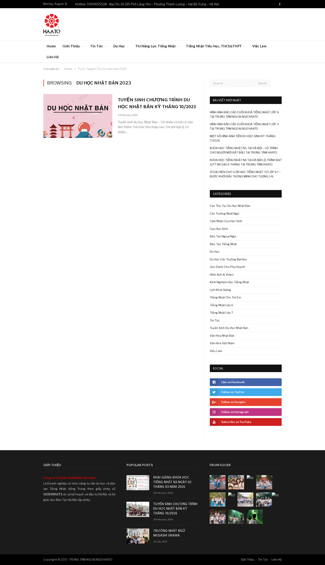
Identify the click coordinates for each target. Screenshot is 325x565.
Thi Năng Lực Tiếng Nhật (155, 46)
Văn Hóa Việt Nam (222, 343)
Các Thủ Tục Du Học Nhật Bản (230, 206)
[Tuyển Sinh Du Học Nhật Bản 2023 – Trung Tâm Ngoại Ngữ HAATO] (51, 24)
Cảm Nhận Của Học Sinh (226, 221)
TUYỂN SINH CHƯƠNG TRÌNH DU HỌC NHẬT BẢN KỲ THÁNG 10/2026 (175, 509)
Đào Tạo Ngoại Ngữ (223, 236)
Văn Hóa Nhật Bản (222, 335)
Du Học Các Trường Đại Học (228, 259)
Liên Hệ (53, 57)
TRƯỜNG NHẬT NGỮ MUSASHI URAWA (169, 533)
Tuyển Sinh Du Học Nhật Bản (229, 328)
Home (51, 46)
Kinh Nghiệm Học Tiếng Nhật (229, 282)
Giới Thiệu (71, 46)
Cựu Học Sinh (219, 229)
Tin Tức (96, 46)
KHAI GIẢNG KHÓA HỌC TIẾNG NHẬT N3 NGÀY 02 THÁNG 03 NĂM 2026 (172, 482)
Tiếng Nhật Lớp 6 (221, 305)
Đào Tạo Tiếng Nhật (223, 244)
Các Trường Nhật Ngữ (224, 213)
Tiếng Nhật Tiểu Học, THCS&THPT (214, 46)
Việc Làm (259, 46)
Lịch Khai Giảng (220, 290)
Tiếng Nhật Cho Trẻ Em (225, 297)
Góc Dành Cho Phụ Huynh (227, 267)
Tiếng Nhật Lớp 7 (221, 312)
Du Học (119, 46)
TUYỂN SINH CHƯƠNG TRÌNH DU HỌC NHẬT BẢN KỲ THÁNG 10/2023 (157, 104)
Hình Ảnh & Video (222, 274)
